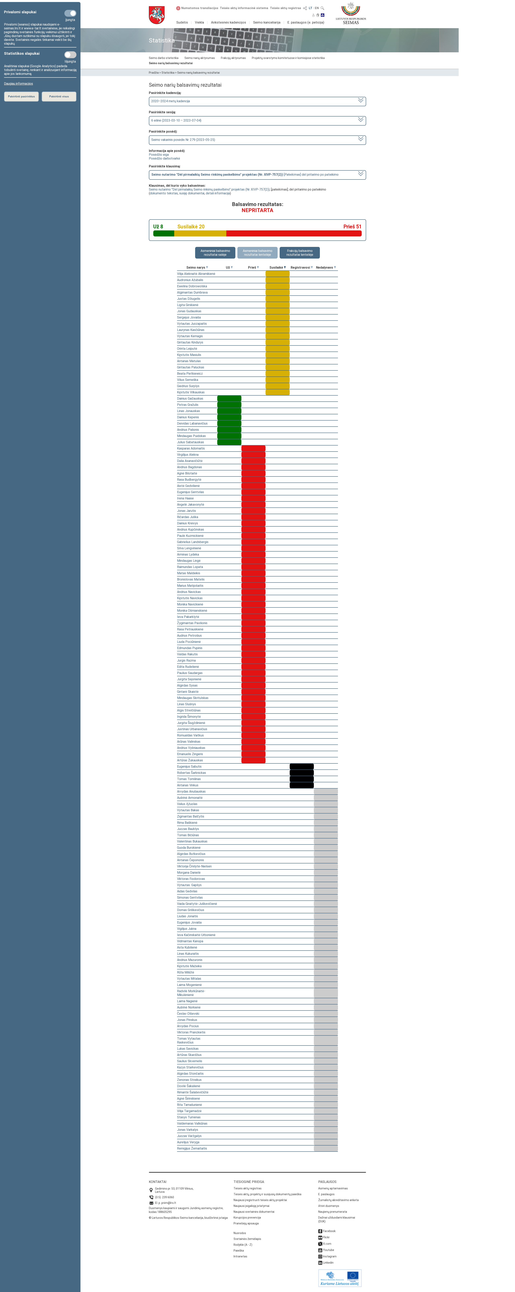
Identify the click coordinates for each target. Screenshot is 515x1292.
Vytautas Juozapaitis (192, 324)
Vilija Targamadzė (189, 1111)
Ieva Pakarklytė (188, 617)
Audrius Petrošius (189, 635)
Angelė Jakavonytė (190, 504)
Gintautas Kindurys (190, 342)
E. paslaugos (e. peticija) (305, 22)
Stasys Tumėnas (189, 1117)
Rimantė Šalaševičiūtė (192, 1092)
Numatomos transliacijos (199, 8)
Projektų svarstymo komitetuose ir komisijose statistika (288, 58)
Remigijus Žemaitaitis (192, 1148)
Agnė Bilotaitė (187, 473)
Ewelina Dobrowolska (192, 286)
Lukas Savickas (188, 1049)
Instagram (330, 1256)
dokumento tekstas (164, 193)
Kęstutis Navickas (190, 598)
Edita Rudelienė (188, 667)
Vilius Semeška (187, 380)
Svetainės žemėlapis (247, 1238)
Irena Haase (185, 498)
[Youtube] (320, 1250)
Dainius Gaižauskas (190, 398)
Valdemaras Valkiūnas (192, 1123)
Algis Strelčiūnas (189, 710)
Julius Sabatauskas (190, 442)
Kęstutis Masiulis (189, 355)
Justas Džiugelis (188, 299)
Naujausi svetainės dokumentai (254, 1211)
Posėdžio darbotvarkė (164, 158)
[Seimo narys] (207, 267)
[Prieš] (258, 267)
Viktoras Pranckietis (191, 1032)
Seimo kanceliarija (266, 22)
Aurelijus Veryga (188, 1142)
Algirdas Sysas (187, 685)
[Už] (232, 267)
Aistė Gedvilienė (188, 486)
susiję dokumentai (191, 193)
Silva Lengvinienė (189, 548)
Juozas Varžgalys (189, 1136)
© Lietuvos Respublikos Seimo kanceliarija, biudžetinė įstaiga (188, 1217)
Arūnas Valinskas (188, 741)
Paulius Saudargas (190, 673)
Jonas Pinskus (187, 1020)
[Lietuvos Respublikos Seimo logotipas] (351, 13)
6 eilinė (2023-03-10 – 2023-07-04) (176, 120)
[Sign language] (318, 15)
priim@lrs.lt (168, 1202)
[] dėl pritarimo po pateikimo (245, 174)
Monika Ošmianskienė (192, 610)
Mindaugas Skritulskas (192, 698)
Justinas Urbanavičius (192, 729)
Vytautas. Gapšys (189, 885)
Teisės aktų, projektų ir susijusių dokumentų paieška (267, 1194)
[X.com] (320, 1243)
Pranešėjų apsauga (246, 1223)
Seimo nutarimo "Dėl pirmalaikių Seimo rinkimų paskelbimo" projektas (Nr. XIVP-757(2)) (209, 189)
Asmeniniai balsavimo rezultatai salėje (215, 253)
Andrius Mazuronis (189, 960)
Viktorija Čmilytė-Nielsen (194, 866)
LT (310, 8)
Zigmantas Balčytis (190, 816)
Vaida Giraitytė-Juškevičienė (197, 904)
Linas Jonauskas (188, 411)
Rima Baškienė (187, 823)
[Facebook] (320, 1231)
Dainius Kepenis (188, 417)
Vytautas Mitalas (189, 979)
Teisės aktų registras (285, 8)
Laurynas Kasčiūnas (190, 330)
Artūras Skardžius (189, 1055)
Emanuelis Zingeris (190, 754)
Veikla (199, 22)
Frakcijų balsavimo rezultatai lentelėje (299, 253)
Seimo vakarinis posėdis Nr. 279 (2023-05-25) (183, 140)
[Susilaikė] (285, 267)
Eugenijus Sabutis (189, 766)
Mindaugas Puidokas (191, 436)
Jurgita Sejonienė (189, 679)
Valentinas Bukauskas (192, 841)
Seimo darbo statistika (163, 58)
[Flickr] (320, 1237)
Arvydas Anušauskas (191, 791)
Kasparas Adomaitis (191, 448)
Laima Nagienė (187, 1001)
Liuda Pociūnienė (189, 642)
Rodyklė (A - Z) (243, 1244)
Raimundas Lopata (190, 567)
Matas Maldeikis (188, 573)
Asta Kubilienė (187, 947)
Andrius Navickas (189, 592)
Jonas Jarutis (186, 511)
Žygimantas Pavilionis (192, 623)
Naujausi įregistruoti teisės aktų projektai (260, 1200)
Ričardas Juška (187, 517)
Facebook (329, 1231)
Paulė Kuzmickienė (190, 536)
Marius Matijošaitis (190, 586)
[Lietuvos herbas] (157, 15)
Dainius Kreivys (187, 523)
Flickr (326, 1237)
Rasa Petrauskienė (190, 629)
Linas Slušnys (186, 704)
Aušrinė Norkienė (189, 1007)
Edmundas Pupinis (189, 648)
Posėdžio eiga (159, 155)
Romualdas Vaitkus (190, 735)
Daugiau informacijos (18, 84)
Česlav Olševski (188, 1014)
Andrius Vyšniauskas (191, 748)
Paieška (239, 1250)
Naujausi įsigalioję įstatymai (251, 1205)
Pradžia (154, 72)
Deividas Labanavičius (192, 423)
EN (317, 8)
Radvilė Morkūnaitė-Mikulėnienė (191, 993)
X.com (327, 1243)
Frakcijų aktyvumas (233, 58)
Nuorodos (240, 1233)
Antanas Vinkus (187, 785)
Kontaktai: (158, 1182)
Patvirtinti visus (59, 96)
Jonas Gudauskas (189, 311)
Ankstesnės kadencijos (228, 22)
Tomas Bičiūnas (188, 835)
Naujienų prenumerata (332, 1211)
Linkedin (328, 1262)
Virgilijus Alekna (188, 455)
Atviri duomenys (328, 1205)
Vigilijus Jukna (186, 929)
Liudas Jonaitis (187, 916)
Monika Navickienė (190, 604)
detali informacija (218, 193)
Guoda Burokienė (189, 848)
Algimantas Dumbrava (192, 292)
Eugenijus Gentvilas (190, 492)
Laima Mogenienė (189, 985)
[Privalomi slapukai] (70, 13)
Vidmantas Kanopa (190, 941)
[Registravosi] (312, 267)
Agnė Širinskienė (188, 1098)
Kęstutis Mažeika (189, 966)
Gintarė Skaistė (188, 692)
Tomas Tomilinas (189, 779)
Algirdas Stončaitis (190, 1073)
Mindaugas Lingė (189, 561)
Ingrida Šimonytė (189, 717)
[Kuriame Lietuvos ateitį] (340, 1286)
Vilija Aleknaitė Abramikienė (196, 274)
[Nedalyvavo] (335, 267)
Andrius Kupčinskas (190, 529)
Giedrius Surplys (188, 386)
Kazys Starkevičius (190, 1067)
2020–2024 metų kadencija (170, 101)
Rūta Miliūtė (185, 972)
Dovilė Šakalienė (188, 1086)
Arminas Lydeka (188, 554)
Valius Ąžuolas (187, 804)
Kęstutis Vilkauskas (191, 392)
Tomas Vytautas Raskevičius (188, 1040)
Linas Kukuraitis (188, 954)
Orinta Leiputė (187, 349)
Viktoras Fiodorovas (191, 879)
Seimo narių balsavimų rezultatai (171, 63)
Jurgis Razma (186, 660)
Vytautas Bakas (188, 810)
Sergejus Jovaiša (189, 317)
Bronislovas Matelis (191, 579)
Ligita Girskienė (187, 305)
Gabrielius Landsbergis (192, 542)
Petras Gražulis (187, 405)
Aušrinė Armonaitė (190, 798)
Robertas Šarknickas (191, 773)
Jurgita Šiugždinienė (191, 723)
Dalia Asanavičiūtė (190, 461)
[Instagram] (320, 1256)
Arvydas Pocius (188, 1026)
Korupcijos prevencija (247, 1217)
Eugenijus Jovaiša (189, 922)
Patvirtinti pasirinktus (21, 96)
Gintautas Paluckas (190, 367)
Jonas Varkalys (187, 1130)
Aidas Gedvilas (187, 891)
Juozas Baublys (188, 829)
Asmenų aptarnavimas (333, 1188)
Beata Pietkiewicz (190, 373)
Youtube (328, 1250)
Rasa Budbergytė (189, 480)
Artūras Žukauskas (190, 760)
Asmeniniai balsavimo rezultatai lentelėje (257, 253)
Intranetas (240, 1256)
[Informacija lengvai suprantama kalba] (322, 15)
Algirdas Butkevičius (191, 854)
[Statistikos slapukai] (70, 54)
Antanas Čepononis (190, 860)
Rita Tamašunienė (189, 1105)
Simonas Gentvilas (190, 897)
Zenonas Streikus (189, 1080)
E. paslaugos (326, 1194)
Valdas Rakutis (187, 654)
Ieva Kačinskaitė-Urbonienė (196, 935)
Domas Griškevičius (190, 910)
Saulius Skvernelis (189, 1061)
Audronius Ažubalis (190, 280)
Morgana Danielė (189, 872)
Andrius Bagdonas (189, 467)
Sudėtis (182, 22)
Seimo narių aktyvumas (199, 58)
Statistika (168, 72)
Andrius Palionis (188, 430)
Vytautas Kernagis (190, 336)
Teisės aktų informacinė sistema (244, 8)
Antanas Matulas (189, 361)
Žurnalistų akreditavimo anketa (338, 1200)
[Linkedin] (320, 1262)
